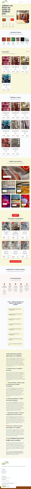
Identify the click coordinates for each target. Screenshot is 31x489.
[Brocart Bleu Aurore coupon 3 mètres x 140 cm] (15, 142)
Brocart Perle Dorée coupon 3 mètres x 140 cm (15, 131)
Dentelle (27, 42)
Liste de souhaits (4, 472)
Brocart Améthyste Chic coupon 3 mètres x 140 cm (25, 131)
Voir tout (27, 51)
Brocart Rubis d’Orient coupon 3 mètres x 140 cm (15, 67)
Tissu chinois (7, 69)
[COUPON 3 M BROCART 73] (25, 245)
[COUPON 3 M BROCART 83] (6, 245)
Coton (18, 42)
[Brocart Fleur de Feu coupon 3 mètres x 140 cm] (6, 142)
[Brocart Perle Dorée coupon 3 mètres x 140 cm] (15, 124)
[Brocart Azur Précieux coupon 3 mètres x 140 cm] (6, 78)
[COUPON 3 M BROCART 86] (25, 226)
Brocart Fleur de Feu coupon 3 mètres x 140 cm (6, 149)
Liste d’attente (4, 473)
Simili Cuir (22, 42)
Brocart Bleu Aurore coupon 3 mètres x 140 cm (15, 149)
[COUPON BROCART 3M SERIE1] (6, 226)
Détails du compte (4, 471)
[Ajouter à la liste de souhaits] (9, 57)
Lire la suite (17, 257)
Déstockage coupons (6, 253)
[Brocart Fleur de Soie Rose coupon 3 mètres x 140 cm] (6, 60)
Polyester (6, 200)
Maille (5, 185)
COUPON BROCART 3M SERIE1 (6, 232)
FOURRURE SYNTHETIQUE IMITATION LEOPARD (15, 232)
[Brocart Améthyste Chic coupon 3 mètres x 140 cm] (25, 124)
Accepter (4, 486)
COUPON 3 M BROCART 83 (6, 251)
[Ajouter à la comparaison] (9, 59)
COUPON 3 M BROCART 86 (25, 232)
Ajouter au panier (8, 71)
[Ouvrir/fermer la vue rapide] (9, 61)
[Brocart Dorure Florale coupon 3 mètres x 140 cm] (25, 60)
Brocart (4, 69)
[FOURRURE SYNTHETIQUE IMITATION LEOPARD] (15, 226)
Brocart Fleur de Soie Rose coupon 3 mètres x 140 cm (6, 67)
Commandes (3, 470)
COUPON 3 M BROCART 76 (15, 251)
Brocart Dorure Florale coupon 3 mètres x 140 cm (24, 67)
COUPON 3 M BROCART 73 (25, 251)
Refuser (8, 486)
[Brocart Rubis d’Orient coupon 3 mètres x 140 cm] (15, 60)
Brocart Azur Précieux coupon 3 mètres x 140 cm (6, 85)
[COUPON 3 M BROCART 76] (15, 245)
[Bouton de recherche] (27, 2)
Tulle (6, 234)
